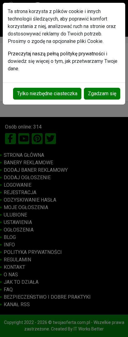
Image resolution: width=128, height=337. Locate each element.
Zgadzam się (102, 93)
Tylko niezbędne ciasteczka (47, 93)
